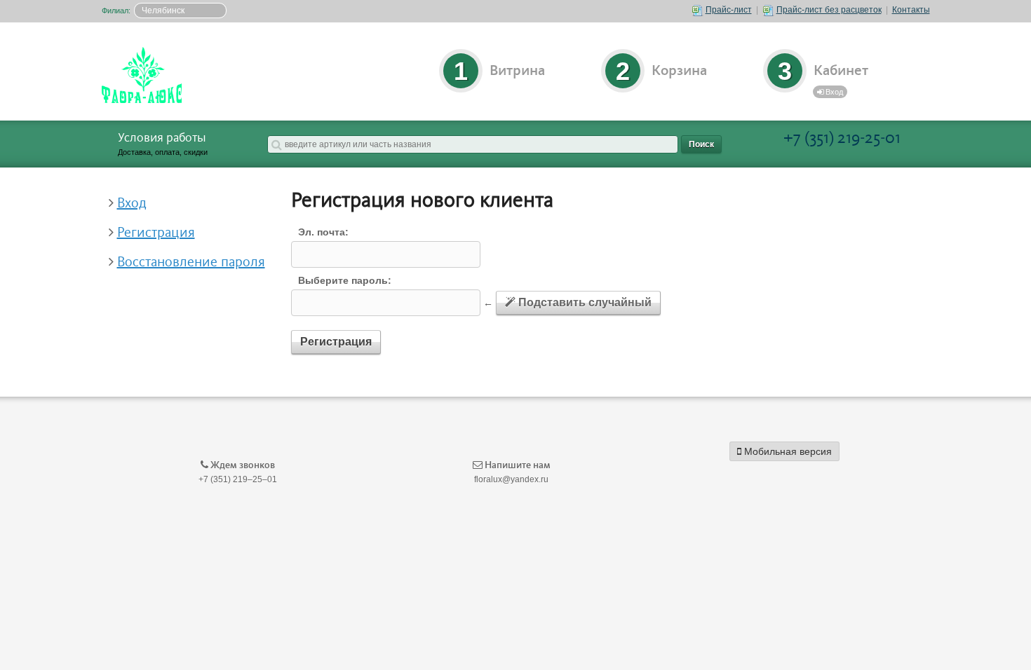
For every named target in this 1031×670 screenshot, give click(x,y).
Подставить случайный (584, 302)
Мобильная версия (786, 451)
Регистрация (156, 232)
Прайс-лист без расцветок (829, 10)
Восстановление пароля (191, 262)
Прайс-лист (729, 10)
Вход (833, 92)
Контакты (911, 10)
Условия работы (162, 138)
